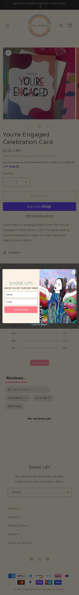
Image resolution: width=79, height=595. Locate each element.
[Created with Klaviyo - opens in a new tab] (39, 324)
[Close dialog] (73, 272)
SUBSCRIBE (21, 309)
